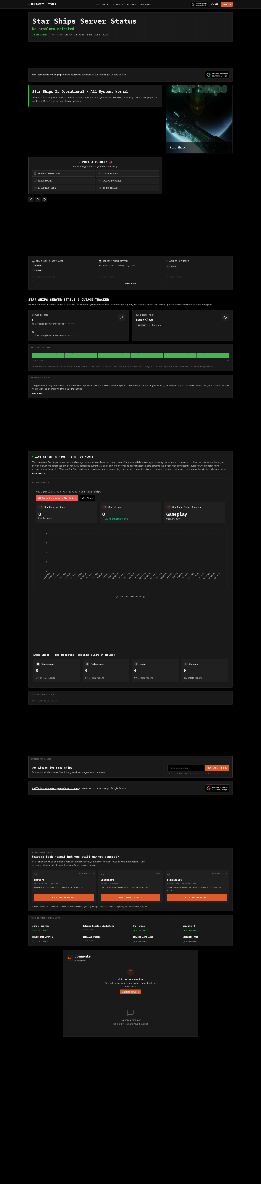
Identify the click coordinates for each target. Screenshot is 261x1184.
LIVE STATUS (102, 4)
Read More (37, 393)
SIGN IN (227, 4)
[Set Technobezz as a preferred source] (199, 4)
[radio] (63, 174)
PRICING (131, 4)
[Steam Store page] (44, 199)
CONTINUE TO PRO (217, 768)
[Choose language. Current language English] (214, 4)
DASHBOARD (145, 4)
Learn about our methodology (132, 596)
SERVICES (118, 4)
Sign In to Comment (130, 992)
